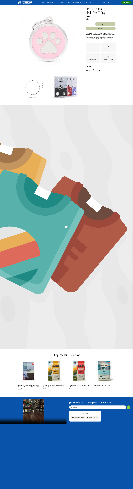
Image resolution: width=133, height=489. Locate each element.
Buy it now (100, 28)
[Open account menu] (111, 2)
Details (88, 67)
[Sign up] (128, 407)
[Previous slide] (19, 371)
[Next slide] (39, 371)
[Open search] (108, 2)
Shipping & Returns (93, 70)
